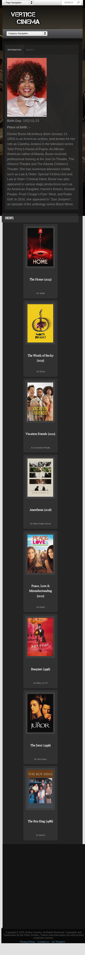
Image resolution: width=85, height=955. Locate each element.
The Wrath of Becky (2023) (40, 358)
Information (14, 50)
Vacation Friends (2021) (40, 434)
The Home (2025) (41, 279)
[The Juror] (40, 713)
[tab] (14, 50)
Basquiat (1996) (40, 669)
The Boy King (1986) (40, 821)
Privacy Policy (27, 941)
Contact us (43, 941)
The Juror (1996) (40, 745)
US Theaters (58, 941)
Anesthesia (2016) (41, 509)
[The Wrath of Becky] (40, 323)
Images (30, 50)
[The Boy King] (40, 789)
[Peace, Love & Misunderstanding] (40, 554)
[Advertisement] (42, 886)
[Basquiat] (40, 637)
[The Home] (40, 247)
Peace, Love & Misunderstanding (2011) (40, 591)
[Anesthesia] (40, 477)
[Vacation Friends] (40, 402)
